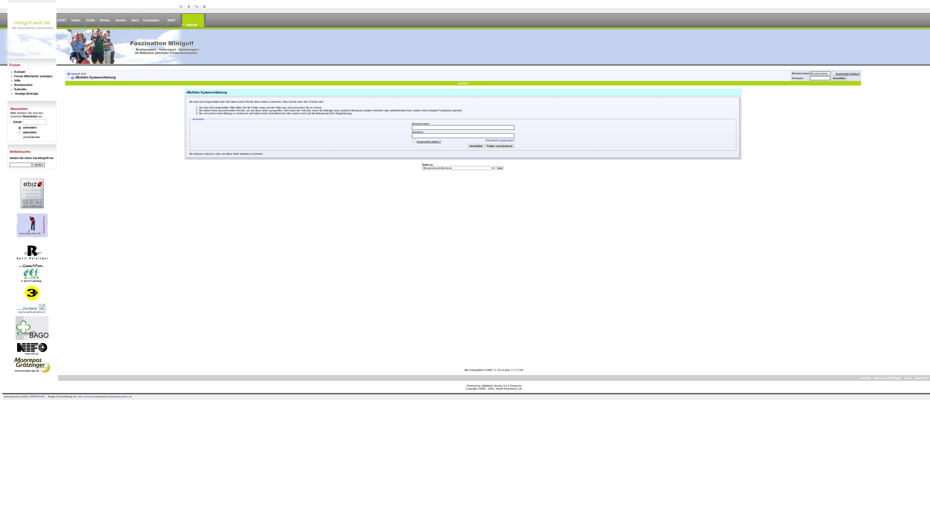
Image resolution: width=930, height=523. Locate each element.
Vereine (121, 20)
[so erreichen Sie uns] (181, 6)
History (105, 20)
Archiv (908, 378)
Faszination (151, 20)
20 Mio (90, 20)
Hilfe (17, 80)
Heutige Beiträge (26, 93)
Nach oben (922, 378)
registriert (209, 153)
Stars (135, 20)
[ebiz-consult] (32, 207)
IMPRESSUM (37, 396)
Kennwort (797, 78)
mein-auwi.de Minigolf (887, 378)
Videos (76, 20)
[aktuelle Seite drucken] (189, 6)
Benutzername (800, 73)
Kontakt (19, 72)
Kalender (20, 89)
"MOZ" (171, 20)
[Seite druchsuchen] (196, 6)
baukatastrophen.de (120, 396)
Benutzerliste (23, 85)
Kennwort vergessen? (500, 140)
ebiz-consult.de (86, 396)
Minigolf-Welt (78, 73)
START (61, 20)
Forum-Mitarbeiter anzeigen (33, 76)
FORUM (191, 25)
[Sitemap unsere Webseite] (204, 6)
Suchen (463, 83)
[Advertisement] (892, 142)
